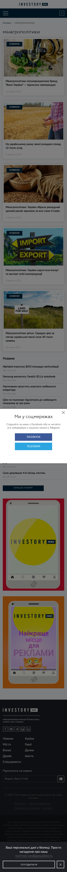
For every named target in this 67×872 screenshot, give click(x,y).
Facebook (33, 437)
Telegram (33, 446)
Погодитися (29, 865)
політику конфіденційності (33, 855)
